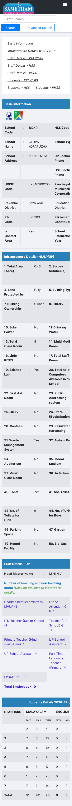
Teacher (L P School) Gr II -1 (58, 625)
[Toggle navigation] (65, 4)
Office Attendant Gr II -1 (58, 606)
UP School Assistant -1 (20, 654)
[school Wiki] (9, 115)
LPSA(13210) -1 (15, 677)
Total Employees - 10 (20, 686)
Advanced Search (39, 28)
